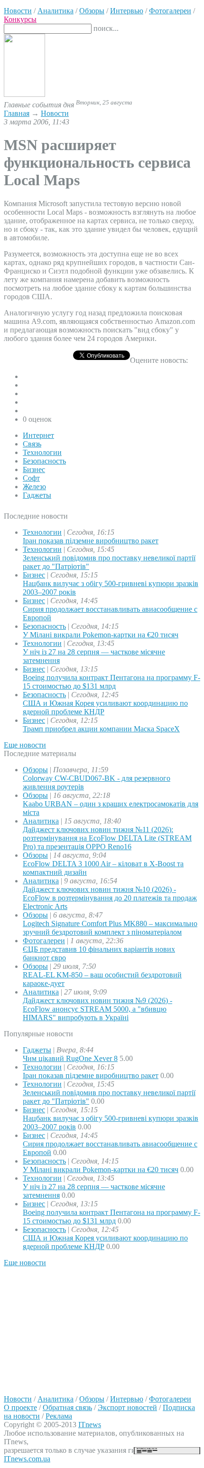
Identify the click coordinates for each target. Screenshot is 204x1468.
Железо (34, 487)
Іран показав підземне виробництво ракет (90, 541)
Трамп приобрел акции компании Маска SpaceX (101, 729)
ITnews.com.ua (27, 1459)
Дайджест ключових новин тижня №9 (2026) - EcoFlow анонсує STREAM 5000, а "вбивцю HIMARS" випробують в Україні (97, 1009)
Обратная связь (67, 1407)
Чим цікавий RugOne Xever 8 (70, 1058)
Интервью (126, 1399)
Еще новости (25, 745)
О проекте (20, 1407)
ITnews (89, 1425)
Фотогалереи (44, 941)
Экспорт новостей (127, 1407)
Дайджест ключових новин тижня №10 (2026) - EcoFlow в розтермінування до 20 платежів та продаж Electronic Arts (110, 897)
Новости (55, 113)
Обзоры (35, 770)
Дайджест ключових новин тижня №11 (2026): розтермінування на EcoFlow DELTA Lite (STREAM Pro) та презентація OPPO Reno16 (107, 838)
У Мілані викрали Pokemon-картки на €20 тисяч (100, 635)
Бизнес (34, 469)
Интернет (38, 435)
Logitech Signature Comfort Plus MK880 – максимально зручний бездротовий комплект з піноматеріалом (110, 927)
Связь (32, 444)
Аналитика (41, 821)
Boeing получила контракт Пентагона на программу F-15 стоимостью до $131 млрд (111, 681)
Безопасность (44, 461)
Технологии (42, 452)
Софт (31, 478)
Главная (16, 113)
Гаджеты (37, 495)
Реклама (59, 1416)
